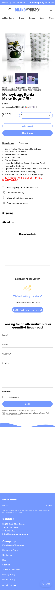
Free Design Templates (13, 545)
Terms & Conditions (11, 569)
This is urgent (13, 397)
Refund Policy (8, 579)
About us (7, 222)
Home (4, 88)
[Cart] (51, 10)
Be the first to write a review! (27, 310)
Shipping (7, 213)
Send (27, 404)
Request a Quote (10, 550)
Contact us (7, 555)
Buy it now (27, 133)
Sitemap (6, 565)
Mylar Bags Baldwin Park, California (25, 88)
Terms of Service (11, 415)
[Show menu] (4, 10)
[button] (27, 107)
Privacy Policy (45, 413)
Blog (4, 560)
